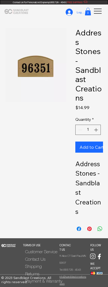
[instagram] (92, 255)
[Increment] (96, 130)
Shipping (33, 266)
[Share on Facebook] (79, 229)
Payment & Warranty (43, 281)
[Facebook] (99, 256)
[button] (88, 11)
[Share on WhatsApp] (100, 229)
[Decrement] (79, 130)
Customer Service (41, 251)
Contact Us (35, 259)
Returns (32, 273)
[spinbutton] (88, 130)
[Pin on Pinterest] (89, 229)
